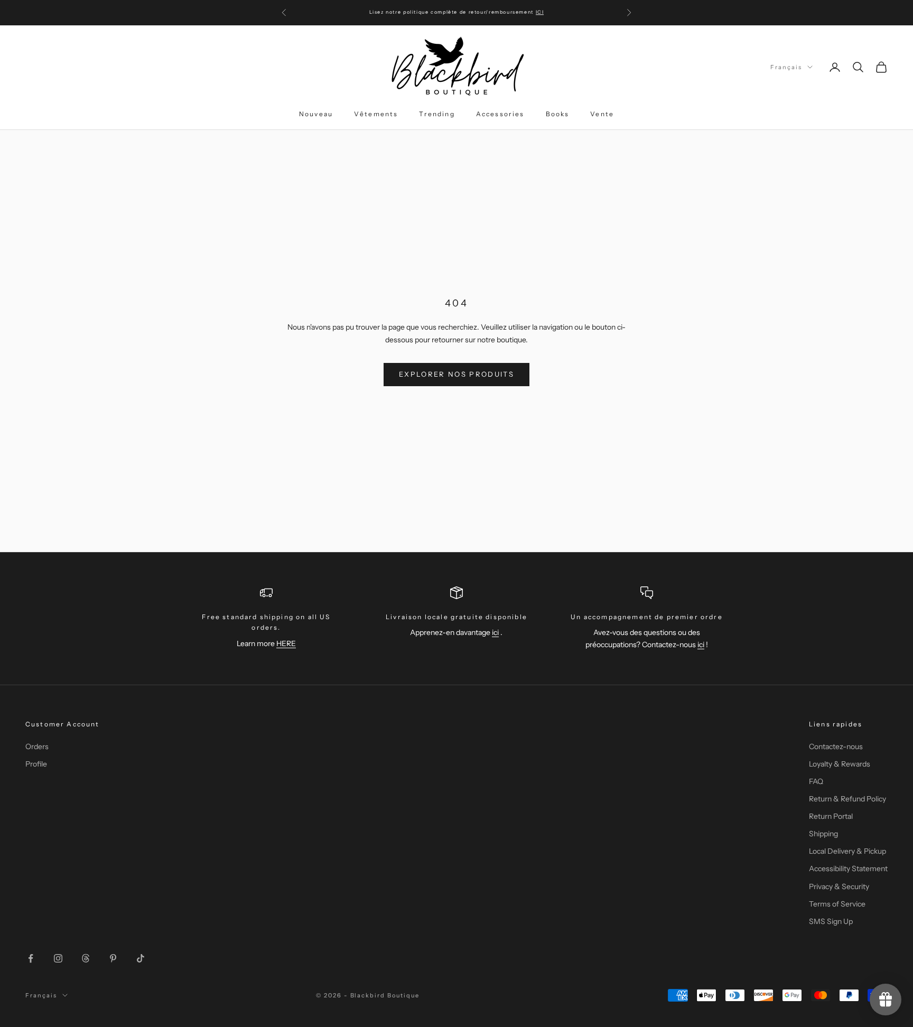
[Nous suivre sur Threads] (85, 958)
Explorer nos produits (456, 374)
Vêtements (376, 114)
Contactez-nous (836, 746)
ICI (540, 12)
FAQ (816, 781)
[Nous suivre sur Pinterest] (113, 958)
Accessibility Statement (848, 868)
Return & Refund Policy (847, 799)
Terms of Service (837, 904)
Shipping (823, 833)
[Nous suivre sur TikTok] (140, 958)
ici (495, 632)
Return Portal (831, 816)
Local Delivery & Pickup (847, 851)
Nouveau (316, 114)
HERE (286, 643)
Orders (37, 746)
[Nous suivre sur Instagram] (58, 958)
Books (558, 114)
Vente (602, 114)
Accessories (500, 114)
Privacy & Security (839, 886)
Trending (436, 114)
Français (786, 67)
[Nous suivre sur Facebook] (30, 958)
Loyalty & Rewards (839, 764)
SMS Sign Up (831, 921)
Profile (36, 764)
